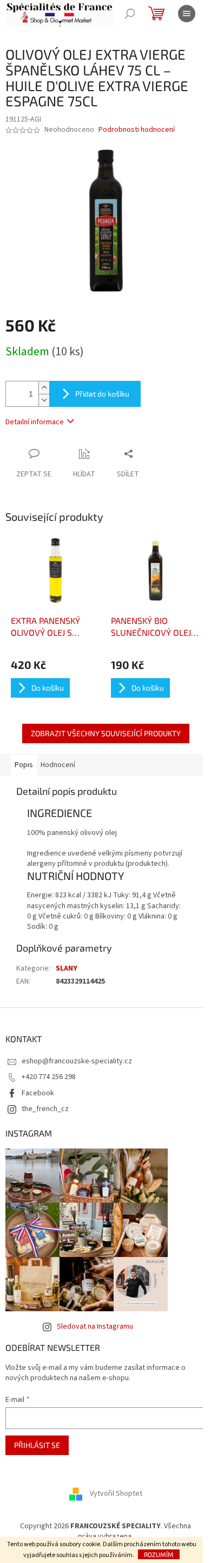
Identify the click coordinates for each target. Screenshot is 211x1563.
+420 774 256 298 (49, 1076)
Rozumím (159, 1554)
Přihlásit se (37, 1445)
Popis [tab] (24, 765)
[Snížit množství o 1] (43, 400)
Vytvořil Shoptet (116, 1493)
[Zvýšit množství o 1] (43, 387)
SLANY (66, 968)
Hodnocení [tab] (58, 765)
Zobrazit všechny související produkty (106, 733)
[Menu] (186, 13)
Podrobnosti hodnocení (136, 130)
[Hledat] (130, 13)
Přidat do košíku (102, 393)
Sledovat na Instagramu (95, 1326)
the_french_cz (45, 1108)
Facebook (38, 1093)
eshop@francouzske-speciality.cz (77, 1061)
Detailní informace (34, 422)
